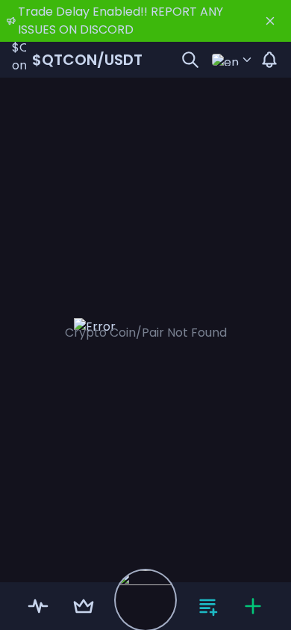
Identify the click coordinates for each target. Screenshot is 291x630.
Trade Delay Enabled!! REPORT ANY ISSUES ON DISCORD (120, 20)
